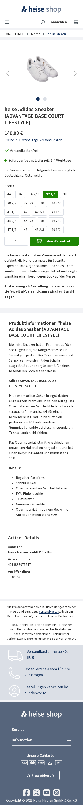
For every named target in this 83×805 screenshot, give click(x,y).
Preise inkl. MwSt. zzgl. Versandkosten (33, 140)
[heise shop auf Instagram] (56, 793)
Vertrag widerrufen (42, 775)
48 (25, 229)
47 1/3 (11, 229)
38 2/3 (11, 203)
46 (42, 221)
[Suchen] (42, 22)
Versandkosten (49, 611)
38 (65, 194)
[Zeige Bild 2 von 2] (45, 99)
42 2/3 (39, 212)
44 (9, 194)
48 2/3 (39, 229)
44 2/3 (11, 221)
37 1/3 (50, 194)
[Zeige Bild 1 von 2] (38, 99)
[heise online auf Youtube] (46, 793)
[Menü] (8, 22)
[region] (41, 73)
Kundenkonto (35, 693)
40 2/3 (56, 203)
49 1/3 (56, 229)
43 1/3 (56, 212)
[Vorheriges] (7, 73)
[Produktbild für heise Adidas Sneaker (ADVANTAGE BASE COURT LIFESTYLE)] (41, 69)
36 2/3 (34, 194)
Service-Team (46, 669)
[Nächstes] (75, 73)
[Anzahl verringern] (9, 241)
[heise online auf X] (36, 793)
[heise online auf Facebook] (26, 793)
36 (20, 194)
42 (25, 212)
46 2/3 (56, 221)
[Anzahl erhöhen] (23, 241)
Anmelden (59, 22)
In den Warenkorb (57, 241)
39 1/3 (28, 203)
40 (42, 203)
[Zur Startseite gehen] (41, 9)
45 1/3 (28, 221)
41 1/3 (11, 212)
